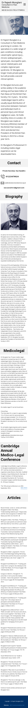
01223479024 (12, 176)
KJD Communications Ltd (17, 705)
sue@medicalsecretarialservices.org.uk (15, 183)
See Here (24, 488)
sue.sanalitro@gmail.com (14, 188)
